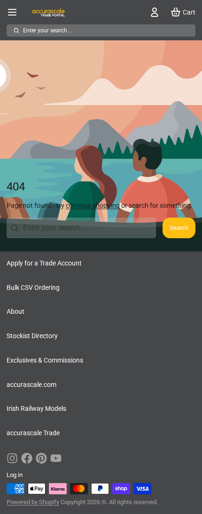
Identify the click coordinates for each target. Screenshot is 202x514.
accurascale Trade (33, 433)
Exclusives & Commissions (45, 360)
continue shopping (93, 205)
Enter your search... (47, 30)
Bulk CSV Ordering (33, 287)
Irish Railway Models (36, 408)
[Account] (153, 12)
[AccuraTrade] (48, 12)
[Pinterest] (41, 458)
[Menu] (15, 12)
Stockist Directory (32, 336)
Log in (15, 474)
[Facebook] (26, 458)
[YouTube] (56, 458)
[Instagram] (12, 458)
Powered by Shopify (33, 502)
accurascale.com (31, 384)
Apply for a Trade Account (44, 263)
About (15, 311)
